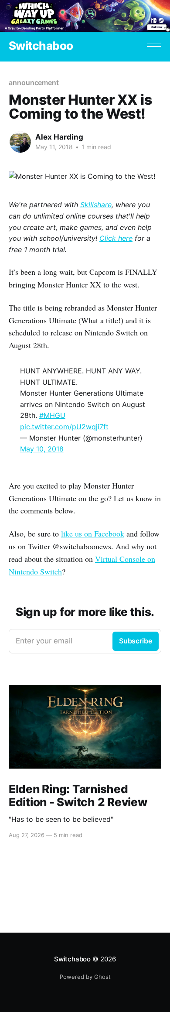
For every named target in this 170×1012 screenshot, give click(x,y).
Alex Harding (59, 137)
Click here (116, 238)
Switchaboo (41, 46)
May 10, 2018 (42, 448)
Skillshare (96, 204)
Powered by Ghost (85, 976)
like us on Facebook (92, 533)
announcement (34, 82)
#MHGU (52, 415)
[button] (154, 46)
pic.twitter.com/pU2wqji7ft (64, 426)
